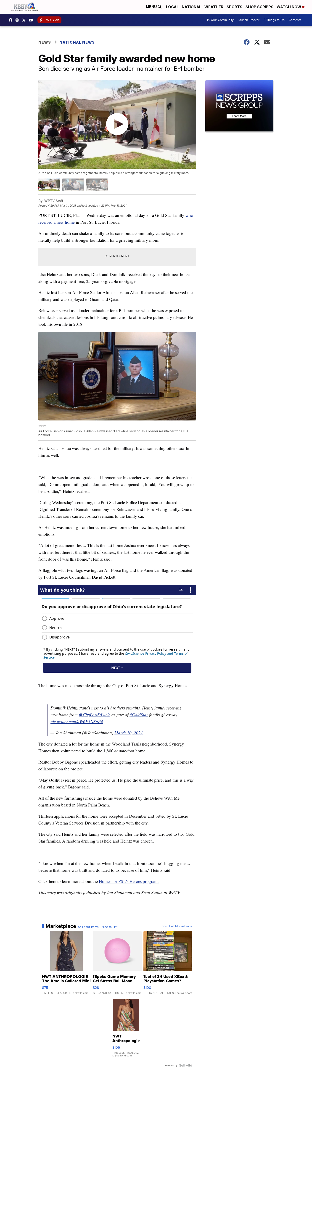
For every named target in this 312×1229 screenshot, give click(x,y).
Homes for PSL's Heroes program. (129, 881)
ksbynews (12, 20)
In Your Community (220, 20)
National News (77, 42)
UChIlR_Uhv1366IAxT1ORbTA (32, 20)
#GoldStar (139, 714)
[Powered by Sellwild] (185, 1065)
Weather (213, 7)
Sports (234, 7)
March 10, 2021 (128, 732)
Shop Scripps (259, 7)
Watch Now (289, 7)
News (44, 42)
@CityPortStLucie (94, 714)
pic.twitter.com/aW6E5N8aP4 (76, 721)
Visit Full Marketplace (177, 926)
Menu (152, 7)
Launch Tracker (248, 20)
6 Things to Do (274, 20)
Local (172, 7)
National (191, 7)
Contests (295, 20)
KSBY (25, 20)
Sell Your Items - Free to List (97, 926)
